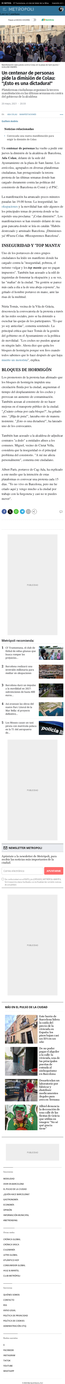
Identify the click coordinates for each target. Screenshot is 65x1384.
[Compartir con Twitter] (10, 511)
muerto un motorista (15, 360)
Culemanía (9, 1249)
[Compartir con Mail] (28, 511)
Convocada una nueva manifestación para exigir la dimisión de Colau (30, 137)
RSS (5, 1305)
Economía (8, 1204)
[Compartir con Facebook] (4, 511)
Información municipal (16, 1215)
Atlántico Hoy (11, 1260)
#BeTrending (10, 1220)
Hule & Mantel (11, 1270)
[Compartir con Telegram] (22, 511)
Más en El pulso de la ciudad (26, 1007)
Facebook (8, 1350)
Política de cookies (13, 1320)
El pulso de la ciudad (15, 1189)
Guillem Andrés (10, 121)
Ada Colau (12, 114)
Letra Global (10, 1255)
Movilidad (8, 1178)
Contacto (8, 1300)
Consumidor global (14, 1265)
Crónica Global (11, 1239)
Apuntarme (54, 870)
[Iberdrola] (47, 19)
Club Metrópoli (11, 1275)
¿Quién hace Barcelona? (16, 1194)
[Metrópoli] (33, 9)
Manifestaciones (28, 114)
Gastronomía (10, 1199)
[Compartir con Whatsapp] (16, 511)
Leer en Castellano (10, 14)
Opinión (7, 1210)
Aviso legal (9, 1310)
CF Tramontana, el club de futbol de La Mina (31, 3)
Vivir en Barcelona (13, 1183)
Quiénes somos (11, 1294)
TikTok (6, 1360)
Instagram (9, 1355)
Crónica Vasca (11, 1244)
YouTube (8, 1365)
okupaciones (10, 206)
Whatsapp (8, 1371)
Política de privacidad (15, 1315)
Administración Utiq (14, 1326)
